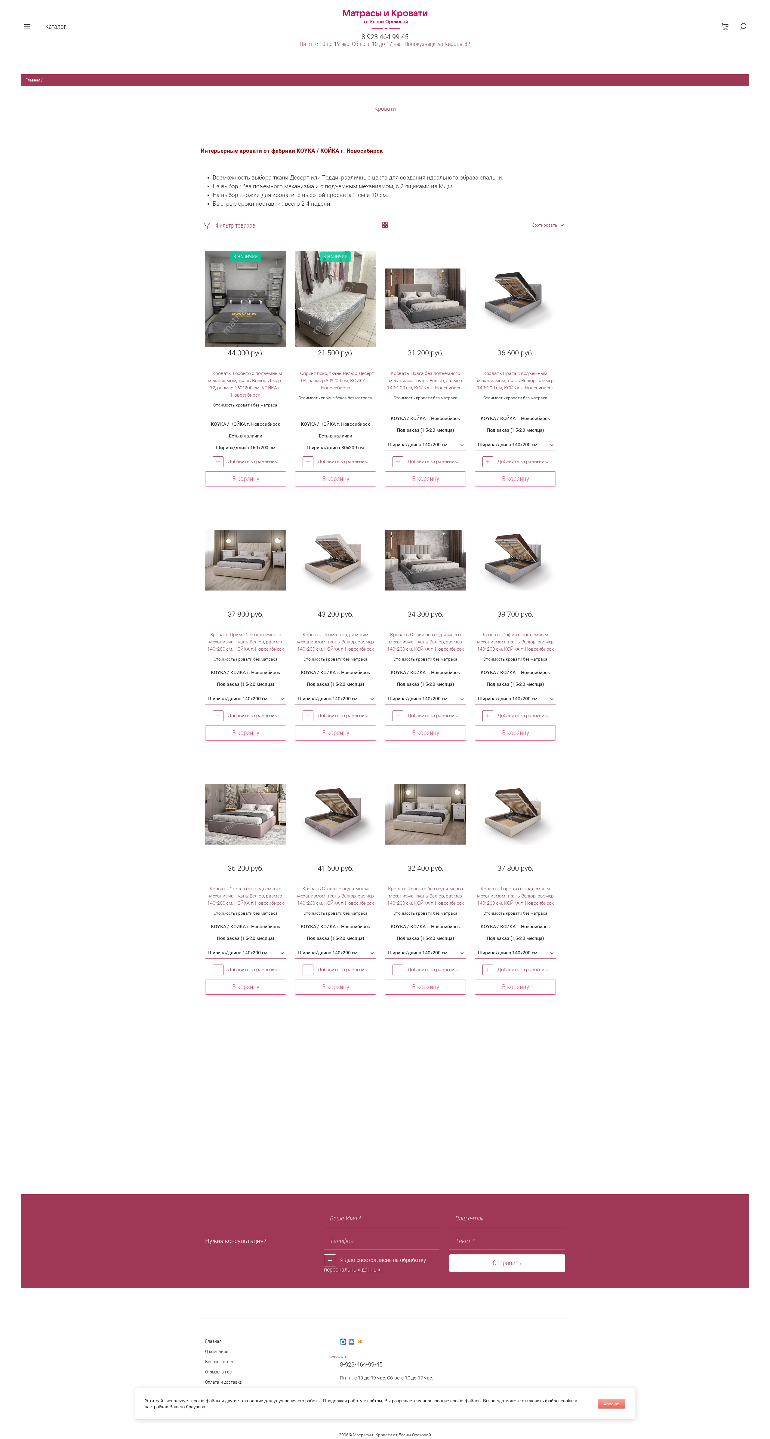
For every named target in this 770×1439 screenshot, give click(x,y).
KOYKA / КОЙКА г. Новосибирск (245, 424)
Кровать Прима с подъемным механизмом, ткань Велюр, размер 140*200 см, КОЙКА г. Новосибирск (335, 642)
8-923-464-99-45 (385, 37)
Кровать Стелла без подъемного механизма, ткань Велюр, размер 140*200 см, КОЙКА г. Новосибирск (245, 896)
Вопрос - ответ (219, 1361)
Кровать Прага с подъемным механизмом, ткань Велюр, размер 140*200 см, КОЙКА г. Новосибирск (515, 380)
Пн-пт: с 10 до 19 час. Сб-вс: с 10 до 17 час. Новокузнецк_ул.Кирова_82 (385, 44)
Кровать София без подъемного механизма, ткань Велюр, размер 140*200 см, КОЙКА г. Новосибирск (425, 642)
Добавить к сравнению (252, 461)
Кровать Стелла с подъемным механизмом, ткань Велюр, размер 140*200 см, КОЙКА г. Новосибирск (335, 896)
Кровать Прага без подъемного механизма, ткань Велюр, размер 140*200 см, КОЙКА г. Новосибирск (425, 380)
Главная (33, 80)
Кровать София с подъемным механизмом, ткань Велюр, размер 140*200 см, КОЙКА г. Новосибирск (515, 642)
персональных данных (353, 1269)
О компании (216, 1351)
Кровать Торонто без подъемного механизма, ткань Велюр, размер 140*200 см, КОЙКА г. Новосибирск (425, 896)
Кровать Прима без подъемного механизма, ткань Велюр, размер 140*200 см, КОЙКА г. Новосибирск (245, 642)
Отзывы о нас (218, 1372)
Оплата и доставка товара (223, 1385)
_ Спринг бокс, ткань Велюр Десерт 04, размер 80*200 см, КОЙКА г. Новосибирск (335, 380)
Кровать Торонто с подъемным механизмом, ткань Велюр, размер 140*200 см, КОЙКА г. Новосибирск (515, 896)
